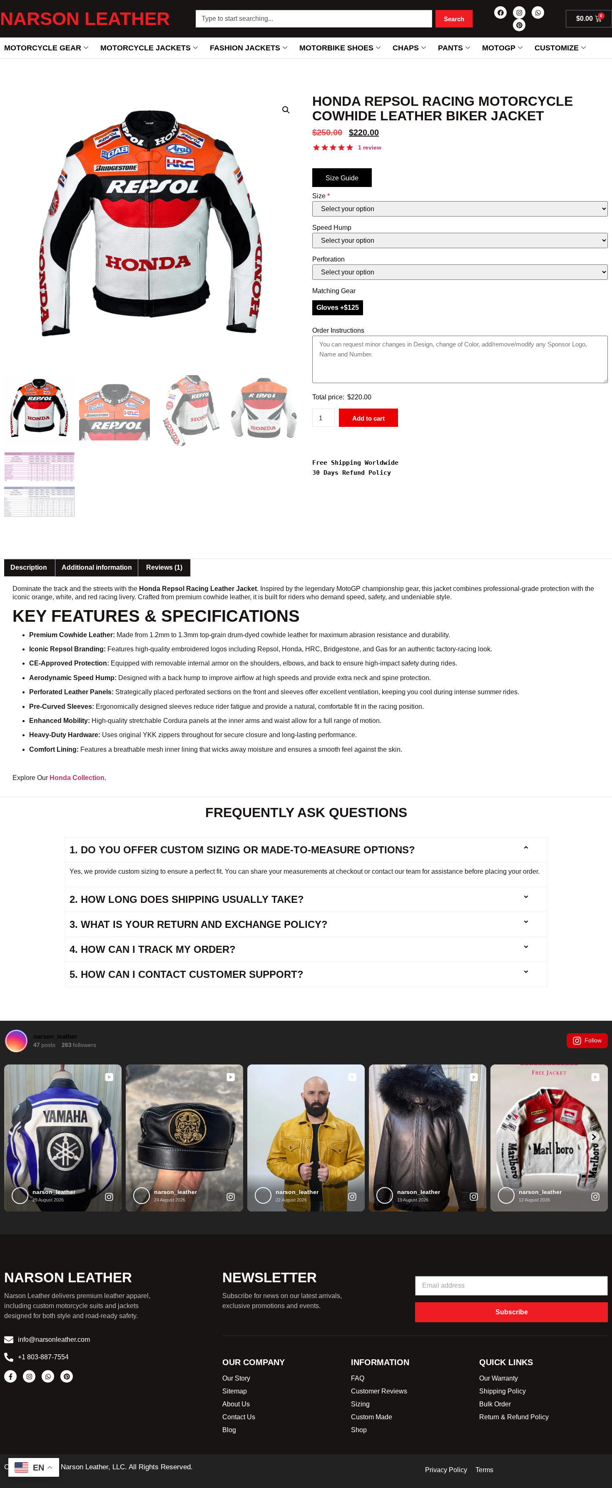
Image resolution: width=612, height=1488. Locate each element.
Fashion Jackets (245, 48)
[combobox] (314, 18)
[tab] (164, 568)
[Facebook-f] (10, 1376)
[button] (286, 109)
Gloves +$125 (337, 307)
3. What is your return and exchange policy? (199, 924)
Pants (450, 48)
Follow (593, 1040)
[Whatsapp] (538, 12)
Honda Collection (77, 777)
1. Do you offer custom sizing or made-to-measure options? (242, 849)
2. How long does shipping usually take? (187, 899)
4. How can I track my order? (153, 949)
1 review (369, 147)
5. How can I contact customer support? (187, 974)
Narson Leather (85, 18)
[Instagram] (519, 12)
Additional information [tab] (97, 567)
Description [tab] (28, 567)
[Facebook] (500, 12)
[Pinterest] (519, 25)
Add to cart (368, 418)
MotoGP (498, 48)
